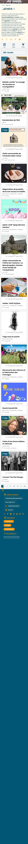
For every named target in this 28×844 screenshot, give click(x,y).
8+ (10, 486)
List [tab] (4, 47)
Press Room (8, 521)
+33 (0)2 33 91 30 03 (13, 506)
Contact (10, 510)
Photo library (9, 529)
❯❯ (25, 486)
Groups (7, 525)
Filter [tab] (23, 47)
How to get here (10, 502)
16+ (14, 486)
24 (18, 486)
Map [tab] (13, 47)
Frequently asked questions (13, 498)
